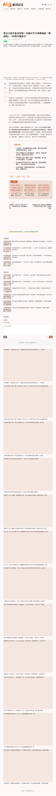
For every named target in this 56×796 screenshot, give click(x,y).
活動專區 (33, 9)
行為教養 (18, 176)
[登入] (48, 4)
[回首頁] (13, 4)
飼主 (24, 176)
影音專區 (26, 9)
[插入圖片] (47, 337)
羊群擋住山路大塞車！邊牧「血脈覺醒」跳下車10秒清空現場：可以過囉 (31, 158)
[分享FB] (5, 84)
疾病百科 (19, 9)
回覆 (51, 337)
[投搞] (46, 4)
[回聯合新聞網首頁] (7, 4)
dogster (43, 86)
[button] (43, 4)
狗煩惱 (11, 176)
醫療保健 (12, 9)
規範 (5, 337)
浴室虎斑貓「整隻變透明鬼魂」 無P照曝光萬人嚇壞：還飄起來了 (31, 168)
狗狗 (28, 176)
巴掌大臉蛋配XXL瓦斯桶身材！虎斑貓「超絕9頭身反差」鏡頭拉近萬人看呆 (31, 154)
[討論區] (5, 92)
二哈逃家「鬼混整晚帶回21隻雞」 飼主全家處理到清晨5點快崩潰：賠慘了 (31, 149)
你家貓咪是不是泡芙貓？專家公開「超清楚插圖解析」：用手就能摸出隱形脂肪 (31, 163)
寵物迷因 (48, 9)
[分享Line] (5, 88)
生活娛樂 (6, 9)
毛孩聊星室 (41, 9)
